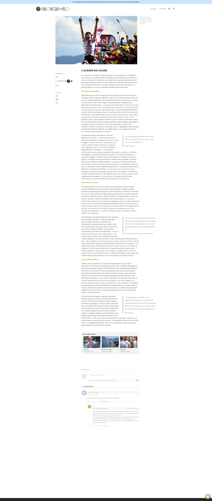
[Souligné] (94, 380)
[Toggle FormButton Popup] (207, 496)
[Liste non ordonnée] (101, 380)
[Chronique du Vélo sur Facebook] (174, 9)
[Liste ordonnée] (99, 380)
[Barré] (97, 380)
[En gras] (90, 380)
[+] (113, 380)
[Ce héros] (91, 342)
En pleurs (123, 349)
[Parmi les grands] (110, 342)
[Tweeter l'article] (56, 99)
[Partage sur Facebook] (56, 96)
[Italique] (92, 380)
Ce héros (86, 349)
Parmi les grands (107, 349)
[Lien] (108, 380)
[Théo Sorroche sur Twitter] (71, 81)
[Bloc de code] (106, 380)
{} (110, 380)
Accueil (153, 9)
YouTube (162, 9)
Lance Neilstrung (103, 408)
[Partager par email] (56, 103)
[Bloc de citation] (104, 380)
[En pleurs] (128, 342)
